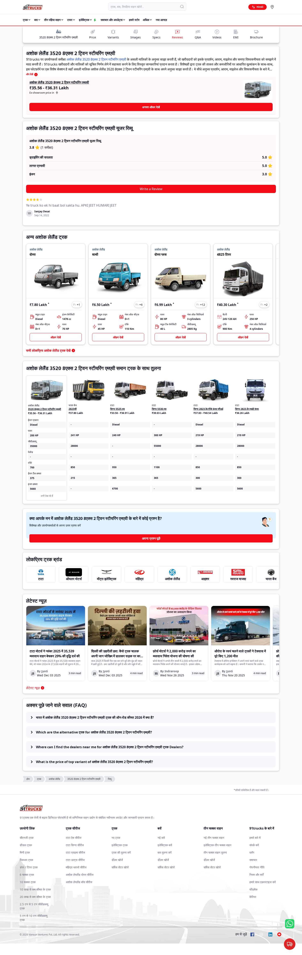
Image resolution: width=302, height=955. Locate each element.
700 (32, 467)
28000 (74, 446)
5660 (33, 489)
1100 (157, 467)
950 (114, 467)
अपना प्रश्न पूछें (151, 538)
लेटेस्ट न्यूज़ (33, 688)
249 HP (116, 435)
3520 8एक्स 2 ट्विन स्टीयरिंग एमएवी (58, 37)
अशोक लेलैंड (172, 579)
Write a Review (151, 189)
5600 (198, 488)
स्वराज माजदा (238, 579)
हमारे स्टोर (134, 20)
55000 (157, 446)
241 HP (75, 435)
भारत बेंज (271, 579)
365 (114, 478)
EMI (236, 37)
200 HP (34, 435)
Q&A (198, 37)
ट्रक (39, 779)
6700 (115, 488)
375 (32, 478)
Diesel (34, 424)
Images (135, 37)
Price (92, 37)
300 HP (158, 435)
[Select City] (273, 7)
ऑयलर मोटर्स (74, 579)
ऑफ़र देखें (56, 337)
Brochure (256, 37)
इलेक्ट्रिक (84, 20)
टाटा (41, 579)
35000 (33, 446)
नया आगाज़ (161, 20)
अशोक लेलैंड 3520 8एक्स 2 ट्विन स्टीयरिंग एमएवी (96, 59)
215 (73, 478)
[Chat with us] (289, 944)
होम (28, 779)
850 (73, 467)
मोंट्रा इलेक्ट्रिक (106, 579)
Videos (216, 37)
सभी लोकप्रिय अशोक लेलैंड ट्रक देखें (48, 350)
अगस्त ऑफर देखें (151, 107)
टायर (69, 20)
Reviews (177, 37)
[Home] (33, 7)
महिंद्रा (140, 579)
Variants (113, 37)
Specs (156, 37)
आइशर (205, 579)
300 (198, 478)
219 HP (200, 435)
